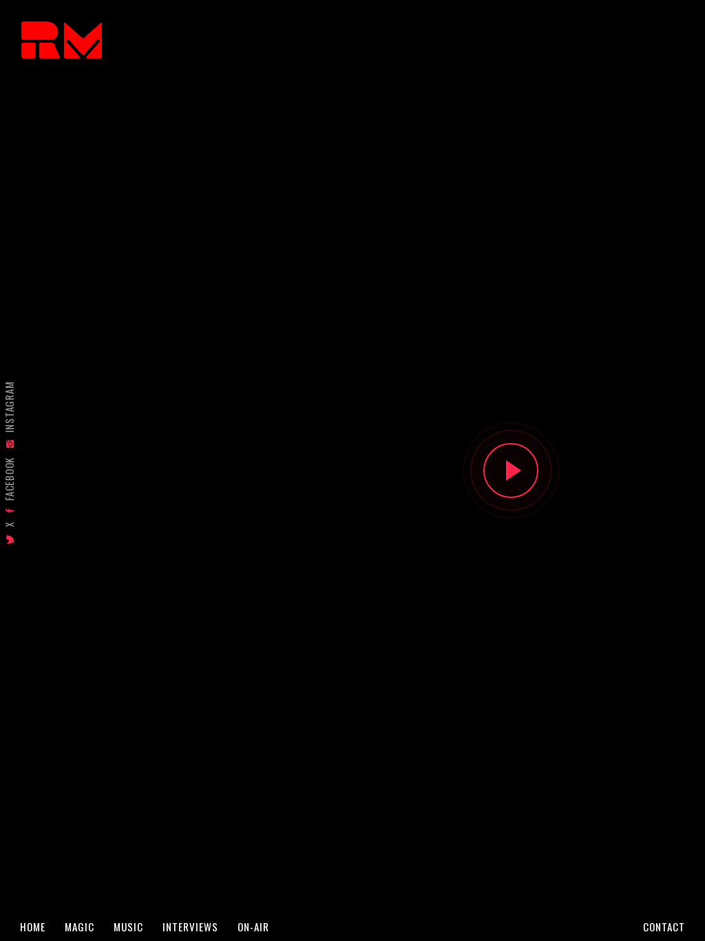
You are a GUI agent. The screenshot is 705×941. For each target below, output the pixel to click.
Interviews (190, 927)
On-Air (253, 927)
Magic (79, 927)
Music (128, 927)
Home (32, 927)
